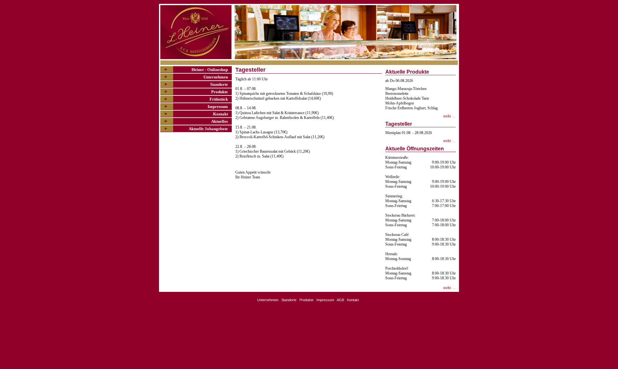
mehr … (449, 116)
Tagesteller (398, 124)
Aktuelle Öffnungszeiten (414, 148)
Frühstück (219, 99)
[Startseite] (196, 32)
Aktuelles (219, 121)
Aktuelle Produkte (407, 72)
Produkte (219, 91)
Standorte (219, 84)
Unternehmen (215, 77)
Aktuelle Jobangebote (208, 128)
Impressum (218, 106)
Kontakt (220, 114)
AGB (340, 300)
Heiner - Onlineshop (210, 69)
